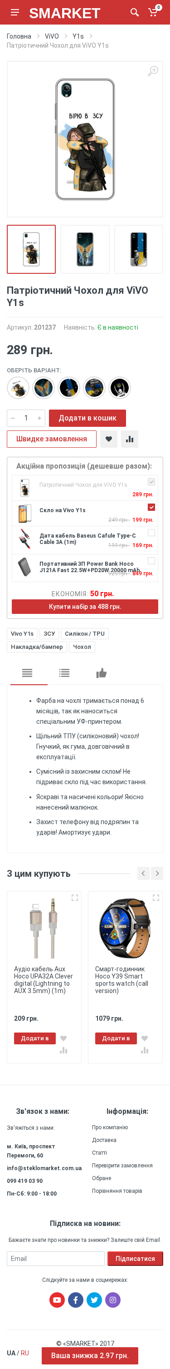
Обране (101, 1178)
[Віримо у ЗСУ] (13, 383)
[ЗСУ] (64, 383)
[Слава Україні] (90, 383)
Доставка (104, 1140)
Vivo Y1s (22, 633)
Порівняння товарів (117, 1191)
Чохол (82, 646)
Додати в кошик (87, 418)
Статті (99, 1153)
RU (25, 1353)
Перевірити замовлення (122, 1165)
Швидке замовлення (51, 439)
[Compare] (129, 439)
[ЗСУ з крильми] (39, 383)
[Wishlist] (108, 439)
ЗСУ (49, 633)
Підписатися (135, 1258)
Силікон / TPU (85, 633)
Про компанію (110, 1127)
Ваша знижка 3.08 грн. (90, 1355)
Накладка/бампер (37, 646)
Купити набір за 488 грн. (85, 606)
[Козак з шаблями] (115, 383)
